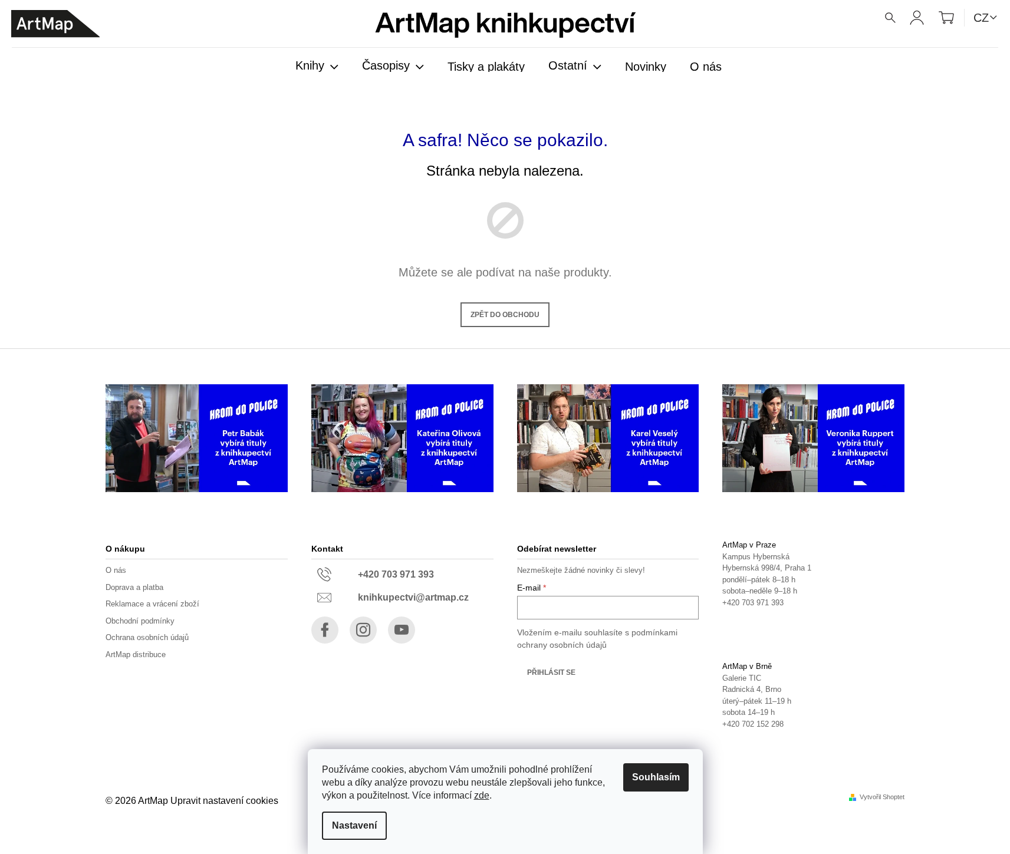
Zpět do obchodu (505, 315)
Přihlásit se (551, 672)
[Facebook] (324, 630)
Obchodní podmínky (140, 620)
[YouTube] (401, 630)
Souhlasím (656, 777)
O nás (116, 570)
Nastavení (354, 825)
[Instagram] (363, 630)
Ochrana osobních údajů (147, 637)
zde (481, 795)
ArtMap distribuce (136, 654)
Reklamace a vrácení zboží (152, 603)
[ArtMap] (55, 24)
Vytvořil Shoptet (882, 797)
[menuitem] (317, 67)
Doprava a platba (134, 587)
